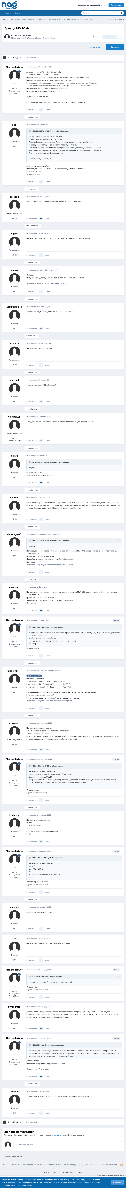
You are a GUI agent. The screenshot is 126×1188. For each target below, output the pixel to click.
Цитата (48, 110)
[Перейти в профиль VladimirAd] (14, 425)
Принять (117, 1182)
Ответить (115, 47)
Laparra (14, 270)
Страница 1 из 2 (32, 58)
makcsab (14, 587)
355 (15, 745)
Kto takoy (14, 815)
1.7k (15, 88)
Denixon (14, 1091)
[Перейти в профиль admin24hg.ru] (14, 315)
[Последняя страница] (21, 57)
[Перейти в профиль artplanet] (14, 731)
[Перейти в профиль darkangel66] (14, 542)
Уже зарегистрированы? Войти (91, 5)
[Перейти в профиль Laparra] (14, 278)
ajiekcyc (14, 907)
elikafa (14, 455)
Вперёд (15, 58)
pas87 (14, 938)
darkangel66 (14, 534)
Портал (18, 13)
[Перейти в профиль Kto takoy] (14, 823)
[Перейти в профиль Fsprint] (14, 506)
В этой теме (111, 13)
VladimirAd (14, 416)
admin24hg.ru (14, 307)
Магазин (7, 13)
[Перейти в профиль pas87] (14, 947)
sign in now (58, 1135)
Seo (14, 125)
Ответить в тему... (25, 1145)
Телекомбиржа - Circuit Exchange (42, 38)
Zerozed (14, 197)
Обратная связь (66, 1172)
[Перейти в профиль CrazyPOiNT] (14, 679)
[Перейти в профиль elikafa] (14, 464)
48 (15, 519)
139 (15, 438)
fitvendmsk (14, 1006)
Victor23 (14, 343)
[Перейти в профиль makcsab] (14, 595)
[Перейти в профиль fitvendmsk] (14, 1015)
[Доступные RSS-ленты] (121, 1165)
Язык (46, 1172)
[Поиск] (121, 13)
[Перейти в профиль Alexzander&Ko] (7, 36)
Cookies (79, 1172)
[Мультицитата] (41, 110)
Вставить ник (31, 110)
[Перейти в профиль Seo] (14, 133)
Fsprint (14, 497)
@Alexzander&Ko (34, 676)
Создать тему (95, 47)
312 (15, 218)
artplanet (14, 723)
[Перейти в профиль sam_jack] (14, 388)
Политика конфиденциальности (110, 1175)
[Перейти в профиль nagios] (14, 242)
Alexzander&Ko (24, 35)
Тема (53, 1172)
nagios (14, 233)
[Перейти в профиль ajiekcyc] (14, 915)
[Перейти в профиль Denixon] (14, 1100)
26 (15, 365)
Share (97, 37)
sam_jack (14, 380)
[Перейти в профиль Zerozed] (14, 205)
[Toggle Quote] (30, 131)
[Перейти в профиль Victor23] (14, 352)
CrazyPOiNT (14, 671)
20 (15, 255)
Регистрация (116, 5)
